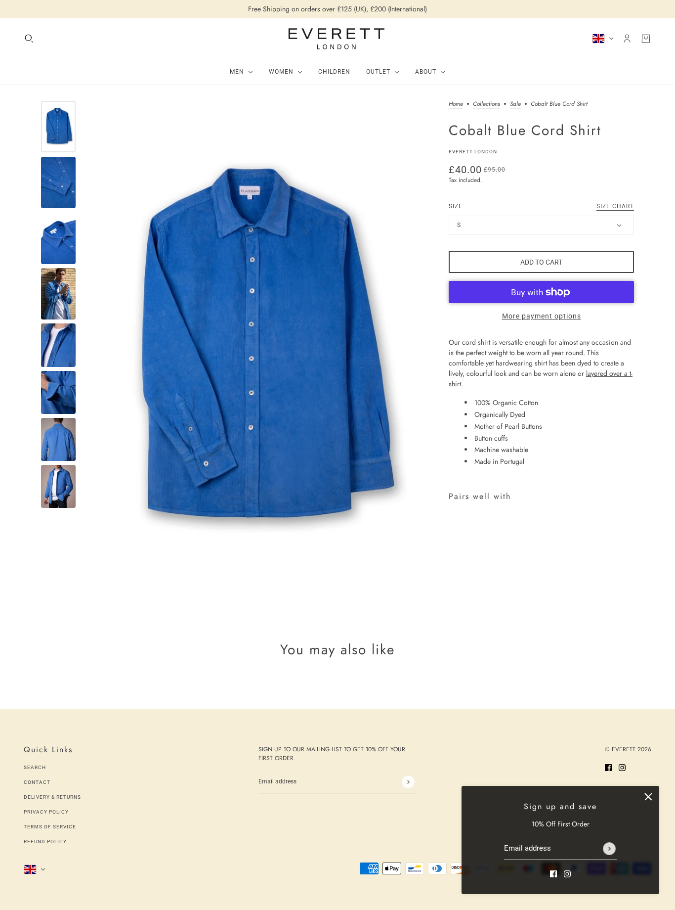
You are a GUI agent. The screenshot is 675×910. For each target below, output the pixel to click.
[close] (648, 797)
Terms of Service (50, 826)
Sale (515, 104)
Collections (486, 104)
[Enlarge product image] (259, 353)
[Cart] (645, 38)
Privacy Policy (46, 812)
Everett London (473, 151)
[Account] (627, 38)
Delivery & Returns (52, 797)
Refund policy (45, 841)
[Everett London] (337, 38)
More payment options (541, 316)
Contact (37, 782)
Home (456, 104)
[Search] (29, 38)
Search (35, 767)
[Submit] (609, 848)
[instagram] (567, 873)
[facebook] (553, 873)
